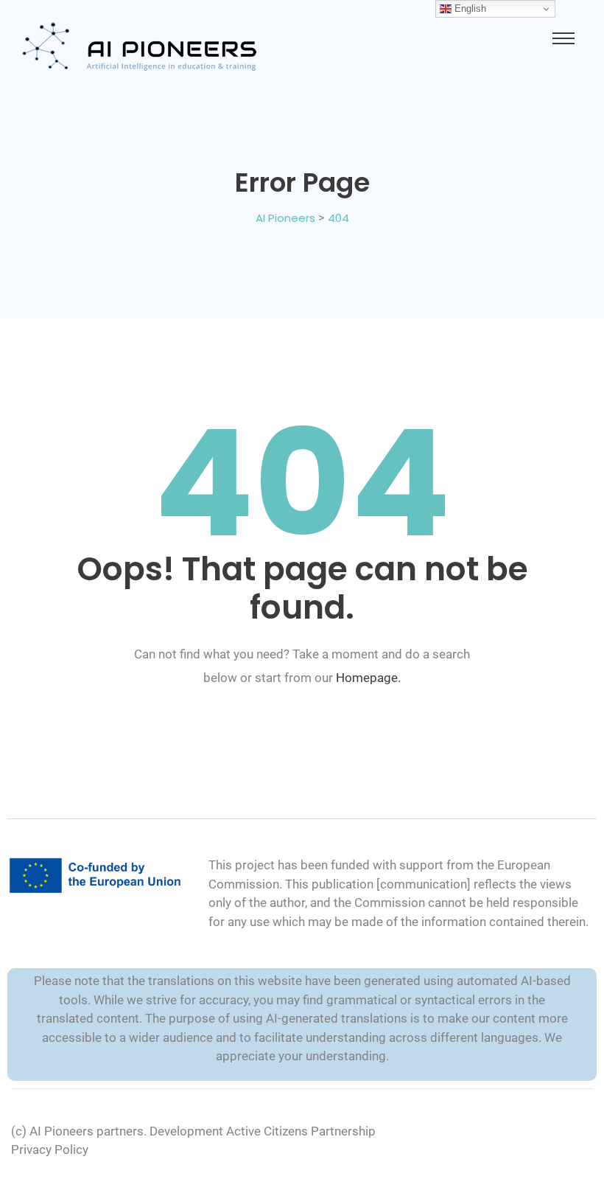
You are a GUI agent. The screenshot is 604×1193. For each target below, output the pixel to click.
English (469, 8)
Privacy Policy (49, 1149)
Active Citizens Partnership (301, 1131)
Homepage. (368, 677)
